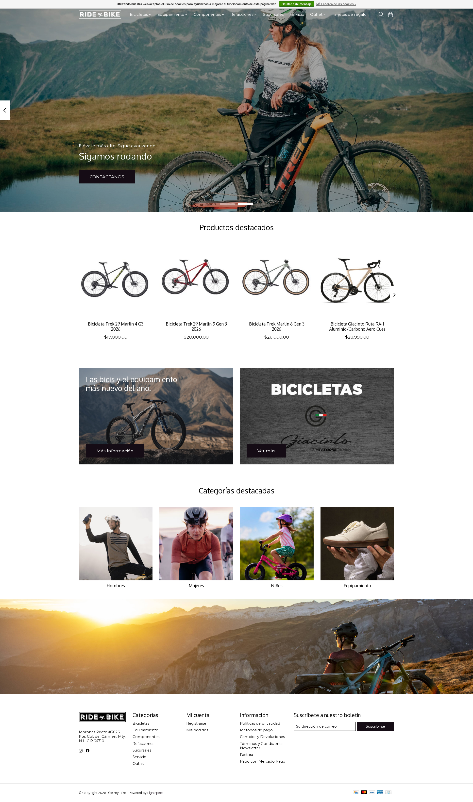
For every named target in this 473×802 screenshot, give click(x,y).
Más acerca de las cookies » (336, 4)
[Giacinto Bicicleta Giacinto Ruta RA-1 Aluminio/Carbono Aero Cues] (357, 280)
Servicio (296, 14)
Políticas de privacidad (260, 723)
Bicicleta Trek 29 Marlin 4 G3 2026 (115, 326)
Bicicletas (141, 723)
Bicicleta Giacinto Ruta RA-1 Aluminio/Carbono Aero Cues (357, 326)
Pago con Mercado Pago (262, 761)
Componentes (146, 737)
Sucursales (273, 14)
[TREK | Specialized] (100, 14)
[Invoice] (388, 792)
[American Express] (380, 792)
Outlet (138, 763)
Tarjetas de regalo (349, 14)
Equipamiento (357, 585)
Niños (277, 585)
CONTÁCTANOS (107, 176)
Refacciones (143, 743)
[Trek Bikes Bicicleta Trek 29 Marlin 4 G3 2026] (115, 280)
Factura (246, 755)
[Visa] (372, 792)
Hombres (116, 585)
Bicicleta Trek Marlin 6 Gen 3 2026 (276, 326)
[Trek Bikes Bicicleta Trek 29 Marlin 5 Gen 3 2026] (196, 280)
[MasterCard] (364, 792)
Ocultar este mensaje (297, 4)
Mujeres (196, 585)
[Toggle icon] (381, 14)
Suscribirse (375, 726)
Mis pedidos (197, 730)
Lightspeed (155, 793)
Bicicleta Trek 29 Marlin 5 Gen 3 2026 (196, 326)
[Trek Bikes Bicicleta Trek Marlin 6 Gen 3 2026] (277, 280)
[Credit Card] (356, 792)
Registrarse (196, 723)
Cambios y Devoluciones (262, 737)
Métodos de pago (256, 730)
